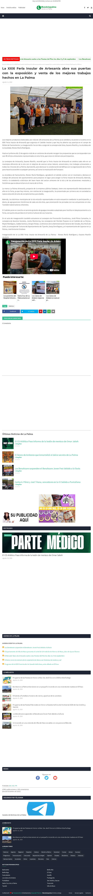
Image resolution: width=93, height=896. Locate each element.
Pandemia (65, 855)
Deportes (28, 852)
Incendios (18, 859)
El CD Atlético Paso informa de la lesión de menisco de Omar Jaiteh (46, 441)
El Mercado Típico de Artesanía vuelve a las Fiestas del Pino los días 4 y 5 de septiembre (34, 656)
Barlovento (5, 870)
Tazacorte (50, 883)
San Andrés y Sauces (53, 881)
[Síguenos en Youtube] (55, 779)
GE (13, 786)
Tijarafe (4, 886)
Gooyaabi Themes (36, 893)
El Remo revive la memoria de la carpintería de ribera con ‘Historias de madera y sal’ (33, 660)
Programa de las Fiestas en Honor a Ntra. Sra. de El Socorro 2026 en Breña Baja (42, 678)
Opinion (49, 855)
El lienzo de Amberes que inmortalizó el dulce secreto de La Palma (46, 454)
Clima (25, 859)
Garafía (49, 875)
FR (16, 786)
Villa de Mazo (51, 886)
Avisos (70, 852)
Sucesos (77, 852)
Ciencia (54, 859)
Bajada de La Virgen (38, 855)
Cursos (64, 852)
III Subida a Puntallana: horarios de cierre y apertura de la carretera (37, 696)
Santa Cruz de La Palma (9, 883)
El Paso (49, 872)
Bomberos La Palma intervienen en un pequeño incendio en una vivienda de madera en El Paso (48, 687)
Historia (73, 855)
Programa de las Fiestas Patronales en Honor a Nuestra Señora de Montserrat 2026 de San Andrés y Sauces (49, 706)
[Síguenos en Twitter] (46, 779)
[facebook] (85, 8)
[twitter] (88, 8)
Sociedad (56, 852)
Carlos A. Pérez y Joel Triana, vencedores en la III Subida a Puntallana (47, 482)
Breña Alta (50, 870)
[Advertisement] (46, 38)
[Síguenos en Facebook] (38, 779)
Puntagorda (51, 878)
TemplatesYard (17, 893)
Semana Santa (7, 859)
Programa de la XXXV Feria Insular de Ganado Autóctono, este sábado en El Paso (31, 664)
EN (10, 786)
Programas (6, 855)
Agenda (13, 852)
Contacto (88, 893)
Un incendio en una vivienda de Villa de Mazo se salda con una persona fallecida (42, 723)
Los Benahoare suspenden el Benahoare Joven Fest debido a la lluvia (47, 468)
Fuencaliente (6, 875)
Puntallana (5, 881)
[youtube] (91, 8)
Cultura (36, 852)
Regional (20, 852)
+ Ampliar (18, 444)
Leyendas (32, 859)
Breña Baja (5, 872)
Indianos (80, 855)
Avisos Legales (79, 893)
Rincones (41, 859)
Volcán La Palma (46, 852)
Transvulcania (17, 855)
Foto (47, 859)
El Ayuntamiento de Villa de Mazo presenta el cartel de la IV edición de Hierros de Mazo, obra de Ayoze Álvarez (42, 652)
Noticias (9, 64)
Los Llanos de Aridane (9, 878)
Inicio (3, 64)
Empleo (57, 855)
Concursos (27, 855)
